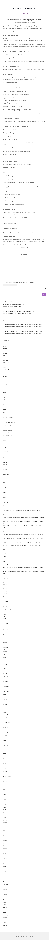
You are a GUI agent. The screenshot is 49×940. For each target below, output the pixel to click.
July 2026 (5, 346)
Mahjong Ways (6, 732)
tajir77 (4, 505)
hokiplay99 (5, 466)
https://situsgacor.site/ (8, 435)
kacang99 (5, 766)
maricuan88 (5, 637)
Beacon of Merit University (24, 8)
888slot (4, 586)
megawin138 (5, 489)
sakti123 (4, 694)
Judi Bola (5, 737)
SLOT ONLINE (6, 684)
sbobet (4, 753)
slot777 (4, 558)
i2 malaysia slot (6, 474)
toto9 (4, 789)
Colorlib (23, 936)
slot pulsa (5, 848)
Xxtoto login (5, 454)
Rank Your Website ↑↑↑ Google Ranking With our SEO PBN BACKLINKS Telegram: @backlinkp (21, 510)
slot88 (4, 575)
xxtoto (4, 484)
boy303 (4, 395)
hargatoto (24, 54)
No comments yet (24, 247)
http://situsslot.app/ (7, 427)
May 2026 (5, 350)
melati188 (5, 825)
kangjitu (4, 794)
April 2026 (5, 353)
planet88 (4, 668)
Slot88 (4, 507)
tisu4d (4, 437)
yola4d (4, 553)
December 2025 (6, 362)
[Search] (45, 2)
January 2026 (5, 360)
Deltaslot (5, 462)
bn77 (4, 616)
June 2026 (5, 348)
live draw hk (5, 563)
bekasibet (5, 614)
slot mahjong (5, 591)
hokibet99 (5, 773)
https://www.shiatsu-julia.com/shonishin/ (11, 779)
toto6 (4, 786)
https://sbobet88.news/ (8, 417)
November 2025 (6, 364)
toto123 (4, 666)
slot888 (4, 495)
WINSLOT (5, 634)
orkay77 (4, 556)
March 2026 (5, 355)
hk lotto (4, 618)
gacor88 (4, 843)
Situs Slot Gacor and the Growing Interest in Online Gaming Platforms (17, 313)
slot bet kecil (5, 673)
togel (4, 549)
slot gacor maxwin (6, 761)
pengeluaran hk (6, 717)
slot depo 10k (5, 671)
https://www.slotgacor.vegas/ (9, 422)
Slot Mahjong (5, 601)
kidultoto (5, 858)
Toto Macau (5, 873)
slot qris (4, 457)
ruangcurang (5, 827)
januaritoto (5, 768)
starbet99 (5, 771)
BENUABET (5, 502)
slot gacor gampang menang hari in (10, 814)
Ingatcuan (5, 460)
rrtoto (4, 479)
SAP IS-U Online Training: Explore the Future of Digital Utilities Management (18, 311)
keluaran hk (5, 745)
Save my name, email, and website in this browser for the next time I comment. (18, 282)
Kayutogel (5, 699)
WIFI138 (4, 660)
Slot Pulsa (5, 902)
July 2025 (5, 374)
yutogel (4, 644)
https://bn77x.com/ (7, 609)
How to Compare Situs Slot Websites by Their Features (14, 304)
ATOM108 (5, 593)
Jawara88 (5, 581)
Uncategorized (24, 13)
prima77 (4, 709)
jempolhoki (5, 578)
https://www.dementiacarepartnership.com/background (14, 832)
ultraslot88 (5, 500)
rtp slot (4, 802)
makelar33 (5, 664)
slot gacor (5, 584)
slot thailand (5, 678)
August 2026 (5, 343)
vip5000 (4, 477)
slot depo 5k (5, 401)
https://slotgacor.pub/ (7, 425)
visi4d (4, 655)
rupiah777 (5, 611)
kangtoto (5, 399)
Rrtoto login (5, 451)
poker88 (4, 447)
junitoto (4, 791)
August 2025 (5, 371)
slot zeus (5, 651)
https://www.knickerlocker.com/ (9, 414)
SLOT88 (4, 397)
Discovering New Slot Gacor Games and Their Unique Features (29, 324)
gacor (4, 582)
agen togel (5, 820)
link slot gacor (6, 639)
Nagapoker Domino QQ (7, 776)
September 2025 (6, 369)
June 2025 (5, 376)
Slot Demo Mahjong (7, 696)
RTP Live (5, 735)
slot (4, 758)
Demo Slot (5, 899)
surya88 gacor (6, 606)
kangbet (4, 807)
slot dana (5, 704)
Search (4, 292)
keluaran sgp (5, 915)
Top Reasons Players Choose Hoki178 (12, 288)
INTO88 (4, 838)
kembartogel (5, 647)
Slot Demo (5, 871)
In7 (3, 404)
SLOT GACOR (5, 676)
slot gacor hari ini (6, 626)
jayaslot (4, 657)
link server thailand (7, 722)
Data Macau (5, 884)
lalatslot (4, 625)
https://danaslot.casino (7, 432)
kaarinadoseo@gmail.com (30, 22)
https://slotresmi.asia (7, 430)
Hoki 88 (4, 407)
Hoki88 (4, 392)
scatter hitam (5, 755)
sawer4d (4, 440)
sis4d (4, 412)
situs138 (4, 603)
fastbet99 (5, 796)
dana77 (4, 804)
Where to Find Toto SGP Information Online (12, 306)
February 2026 (6, 357)
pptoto (4, 453)
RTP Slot (5, 909)
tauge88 (4, 497)
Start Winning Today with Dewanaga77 (36, 288)
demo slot (5, 889)
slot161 (4, 763)
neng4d (4, 444)
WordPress (31, 936)
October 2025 (5, 367)
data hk (4, 707)
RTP (4, 886)
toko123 (4, 866)
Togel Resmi (5, 449)
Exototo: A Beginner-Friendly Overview (11, 308)
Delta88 (4, 409)
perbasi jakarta (6, 719)
